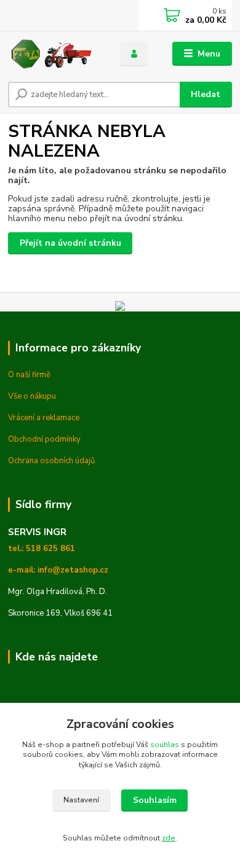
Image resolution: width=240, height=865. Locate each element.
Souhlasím (155, 800)
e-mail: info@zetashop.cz (58, 570)
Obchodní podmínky (44, 439)
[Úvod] (55, 54)
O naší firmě (29, 374)
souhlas (164, 745)
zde (168, 838)
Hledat (205, 94)
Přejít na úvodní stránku (70, 243)
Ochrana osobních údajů (51, 460)
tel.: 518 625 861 (41, 548)
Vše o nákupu (32, 396)
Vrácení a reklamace (43, 417)
